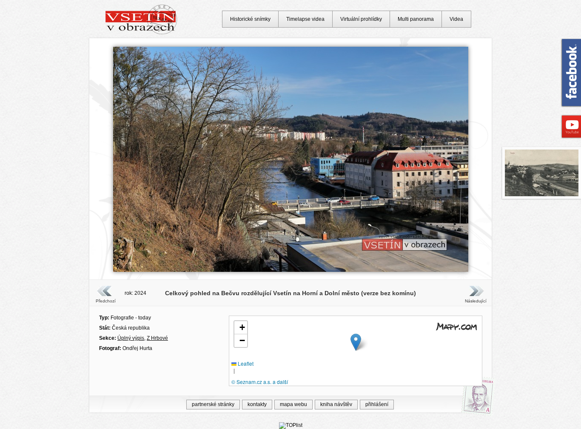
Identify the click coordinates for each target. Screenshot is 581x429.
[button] (355, 342)
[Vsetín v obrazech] (141, 33)
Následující (475, 301)
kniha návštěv (336, 404)
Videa (456, 19)
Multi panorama (416, 19)
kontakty (257, 404)
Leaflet (244, 363)
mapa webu (293, 404)
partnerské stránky (213, 404)
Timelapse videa (305, 19)
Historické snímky (250, 19)
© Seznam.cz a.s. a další (259, 381)
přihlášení (376, 404)
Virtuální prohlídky (361, 19)
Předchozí (106, 301)
